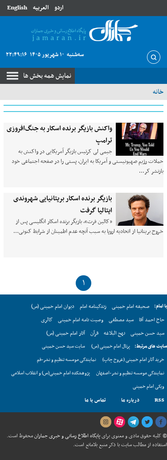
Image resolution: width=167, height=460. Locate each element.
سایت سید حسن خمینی (63, 346)
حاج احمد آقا (151, 319)
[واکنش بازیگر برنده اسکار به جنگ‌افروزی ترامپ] (139, 139)
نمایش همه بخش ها (47, 76)
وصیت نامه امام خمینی (80, 319)
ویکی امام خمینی (148, 386)
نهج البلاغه (114, 333)
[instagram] (105, 422)
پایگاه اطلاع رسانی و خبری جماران (66, 435)
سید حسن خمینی (147, 333)
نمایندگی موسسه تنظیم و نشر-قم (66, 360)
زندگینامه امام (93, 306)
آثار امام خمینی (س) (65, 333)
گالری (47, 319)
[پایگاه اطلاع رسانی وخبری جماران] (83, 31)
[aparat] (119, 422)
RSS (159, 400)
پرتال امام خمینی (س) (110, 346)
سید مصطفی (121, 319)
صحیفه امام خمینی (131, 306)
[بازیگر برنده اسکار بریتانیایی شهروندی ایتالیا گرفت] (139, 209)
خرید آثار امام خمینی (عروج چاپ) (133, 360)
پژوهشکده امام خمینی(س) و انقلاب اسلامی (50, 373)
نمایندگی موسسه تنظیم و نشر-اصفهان (130, 373)
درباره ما (130, 400)
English (17, 8)
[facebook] (161, 422)
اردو (58, 8)
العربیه (41, 8)
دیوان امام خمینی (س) (52, 306)
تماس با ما (95, 400)
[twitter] (147, 422)
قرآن (94, 333)
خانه (158, 92)
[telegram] (133, 422)
